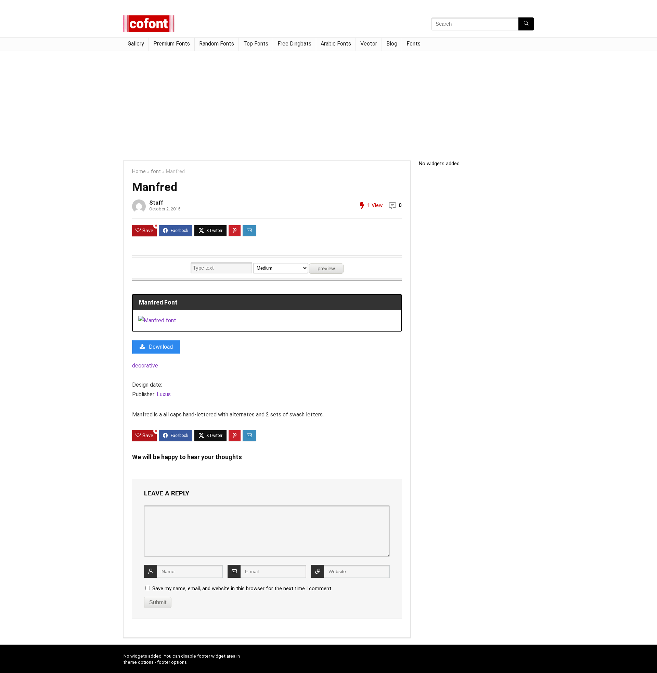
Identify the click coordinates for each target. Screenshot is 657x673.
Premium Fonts (171, 43)
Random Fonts (216, 43)
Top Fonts (255, 43)
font (156, 171)
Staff (156, 202)
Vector (368, 43)
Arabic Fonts (336, 43)
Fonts (414, 43)
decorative (145, 365)
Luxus (164, 394)
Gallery (136, 43)
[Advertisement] (328, 102)
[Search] (526, 23)
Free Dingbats (294, 43)
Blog (391, 43)
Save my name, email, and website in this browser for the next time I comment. (242, 588)
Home (139, 171)
